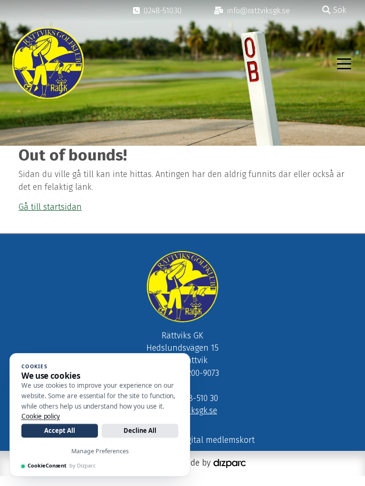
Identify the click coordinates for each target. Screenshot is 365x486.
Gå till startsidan (50, 207)
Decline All (140, 430)
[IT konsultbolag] (229, 463)
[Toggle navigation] (344, 63)
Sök (338, 10)
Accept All (59, 430)
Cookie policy (40, 416)
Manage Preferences (100, 451)
